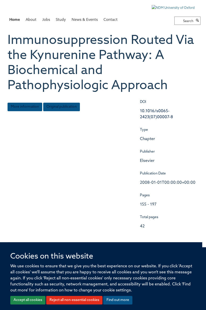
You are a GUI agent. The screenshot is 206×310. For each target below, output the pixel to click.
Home (14, 20)
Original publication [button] (61, 107)
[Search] (197, 21)
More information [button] (25, 107)
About (31, 20)
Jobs (46, 20)
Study (61, 20)
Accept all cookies (28, 300)
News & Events (85, 20)
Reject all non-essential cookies (74, 300)
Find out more (118, 300)
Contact (111, 20)
